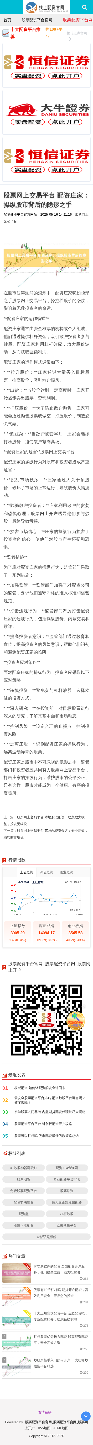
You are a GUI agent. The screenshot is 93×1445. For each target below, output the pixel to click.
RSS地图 (44, 1428)
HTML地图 (60, 1428)
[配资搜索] (84, 7)
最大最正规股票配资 (67, 1202)
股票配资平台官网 (37, 20)
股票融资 (66, 1190)
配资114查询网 (67, 1167)
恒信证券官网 (77, 33)
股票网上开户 (44, 513)
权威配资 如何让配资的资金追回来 (39, 1087)
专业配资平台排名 (66, 1179)
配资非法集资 (24, 1202)
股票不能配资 (24, 1225)
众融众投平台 (67, 1225)
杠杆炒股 (66, 1213)
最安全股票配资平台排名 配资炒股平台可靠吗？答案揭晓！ (49, 1100)
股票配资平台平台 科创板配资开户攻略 (43, 1123)
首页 (7, 20)
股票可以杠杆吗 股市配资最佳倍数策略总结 (46, 1135)
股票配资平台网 (78, 20)
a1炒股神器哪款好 (23, 1167)
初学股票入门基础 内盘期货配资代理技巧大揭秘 (49, 1111)
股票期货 (23, 1179)
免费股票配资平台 (23, 1190)
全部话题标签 (46, 1236)
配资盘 (24, 1213)
